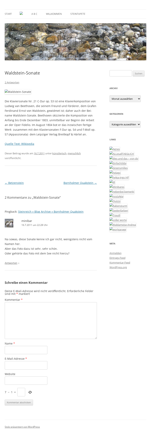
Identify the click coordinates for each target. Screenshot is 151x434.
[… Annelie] (122, 191)
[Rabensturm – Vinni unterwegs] (118, 206)
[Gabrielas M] (112, 182)
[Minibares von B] (117, 187)
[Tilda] (118, 163)
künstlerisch (59, 153)
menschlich (74, 153)
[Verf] (118, 229)
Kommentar (14, 300)
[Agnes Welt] (115, 149)
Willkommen (54, 14)
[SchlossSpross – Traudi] (115, 215)
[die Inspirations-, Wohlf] (119, 210)
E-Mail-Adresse (16, 358)
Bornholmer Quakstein (80, 183)
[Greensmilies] (119, 168)
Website (10, 374)
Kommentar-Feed (120, 262)
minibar (26, 221)
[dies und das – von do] (124, 158)
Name (10, 343)
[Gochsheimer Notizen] (115, 172)
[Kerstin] (116, 196)
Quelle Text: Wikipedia (19, 144)
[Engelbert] (122, 154)
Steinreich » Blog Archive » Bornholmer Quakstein (51, 211)
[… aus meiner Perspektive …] (123, 224)
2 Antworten (12, 82)
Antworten (11, 263)
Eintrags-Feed (117, 258)
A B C (34, 14)
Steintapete (77, 14)
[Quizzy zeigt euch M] (115, 201)
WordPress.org (118, 267)
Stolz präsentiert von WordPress (22, 426)
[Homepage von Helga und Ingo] (119, 177)
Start (8, 14)
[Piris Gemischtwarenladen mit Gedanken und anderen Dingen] (118, 220)
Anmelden (116, 253)
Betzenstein (14, 183)
